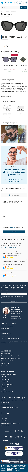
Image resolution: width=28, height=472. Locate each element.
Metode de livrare (5, 331)
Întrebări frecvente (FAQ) (7, 353)
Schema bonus (4, 376)
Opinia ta (5, 205)
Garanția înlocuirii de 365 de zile (9, 361)
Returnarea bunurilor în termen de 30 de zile (11, 356)
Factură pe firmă (5, 363)
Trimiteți (14, 232)
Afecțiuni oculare (5, 402)
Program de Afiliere (5, 386)
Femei (7, 11)
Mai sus (19, 459)
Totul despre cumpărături (7, 326)
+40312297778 (14, 316)
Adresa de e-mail (7, 222)
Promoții (3, 389)
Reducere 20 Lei (5, 381)
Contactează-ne (5, 426)
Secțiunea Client (5, 366)
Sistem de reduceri (5, 379)
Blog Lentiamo (4, 421)
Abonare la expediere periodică (8, 374)
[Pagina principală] (1, 11)
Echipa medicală (5, 405)
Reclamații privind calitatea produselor (10, 358)
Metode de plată (5, 328)
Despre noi (3, 416)
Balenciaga (13, 11)
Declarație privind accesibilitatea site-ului (11, 338)
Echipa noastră (4, 418)
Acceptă (10, 470)
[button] (4, 37)
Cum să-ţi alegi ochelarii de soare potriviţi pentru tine (14, 180)
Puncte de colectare (6, 333)
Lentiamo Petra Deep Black (10, 65)
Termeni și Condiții (5, 336)
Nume (4, 216)
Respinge (17, 470)
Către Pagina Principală (11, 459)
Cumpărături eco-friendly (7, 391)
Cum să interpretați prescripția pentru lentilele (12, 400)
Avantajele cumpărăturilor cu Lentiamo (10, 423)
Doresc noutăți (14, 301)
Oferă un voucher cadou (7, 384)
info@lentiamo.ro (15, 318)
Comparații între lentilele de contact (9, 407)
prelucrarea (13, 227)
